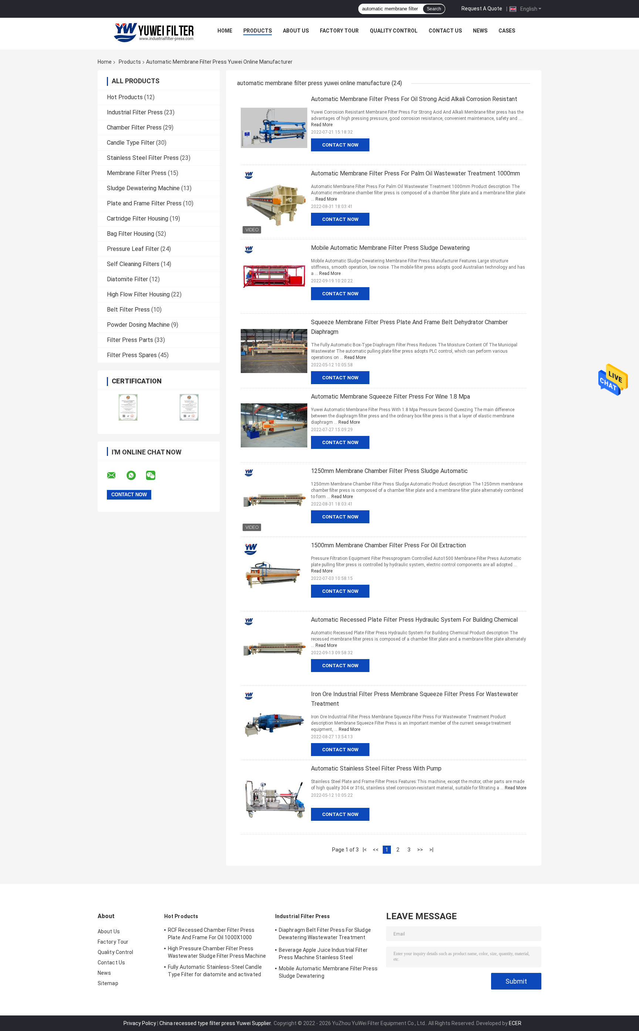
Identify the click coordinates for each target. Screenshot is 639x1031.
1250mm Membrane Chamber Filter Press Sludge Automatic (389, 470)
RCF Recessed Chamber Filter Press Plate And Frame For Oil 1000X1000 (211, 933)
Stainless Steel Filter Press (143, 157)
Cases (506, 31)
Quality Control (393, 31)
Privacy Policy (140, 1023)
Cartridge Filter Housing (137, 218)
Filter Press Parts (130, 339)
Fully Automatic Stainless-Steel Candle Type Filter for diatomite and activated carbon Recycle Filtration (215, 972)
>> (420, 850)
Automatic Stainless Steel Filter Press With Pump (376, 768)
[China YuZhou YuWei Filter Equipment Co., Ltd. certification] (128, 407)
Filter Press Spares (132, 355)
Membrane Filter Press (136, 173)
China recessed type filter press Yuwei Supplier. (216, 1023)
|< (365, 850)
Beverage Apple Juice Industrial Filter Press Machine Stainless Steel (323, 953)
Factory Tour (339, 31)
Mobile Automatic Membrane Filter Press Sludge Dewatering (390, 247)
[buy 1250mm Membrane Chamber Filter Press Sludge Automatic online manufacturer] (274, 499)
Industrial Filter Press (135, 112)
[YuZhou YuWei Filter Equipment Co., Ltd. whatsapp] (135, 476)
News (480, 31)
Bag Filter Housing (130, 233)
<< (376, 850)
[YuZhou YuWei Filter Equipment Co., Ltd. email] (116, 476)
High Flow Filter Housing (138, 294)
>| (431, 850)
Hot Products (125, 97)
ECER (515, 1023)
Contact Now (340, 145)
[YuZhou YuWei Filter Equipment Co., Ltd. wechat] (155, 476)
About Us (296, 31)
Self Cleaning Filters (133, 264)
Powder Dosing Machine (138, 324)
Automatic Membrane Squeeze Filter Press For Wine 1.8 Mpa (390, 396)
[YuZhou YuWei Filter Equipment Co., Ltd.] (153, 32)
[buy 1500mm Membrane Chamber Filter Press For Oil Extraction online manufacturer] (274, 574)
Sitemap (108, 983)
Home (224, 31)
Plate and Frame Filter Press (144, 203)
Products (257, 31)
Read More (321, 124)
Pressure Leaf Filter (133, 248)
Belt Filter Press (128, 309)
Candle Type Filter (131, 142)
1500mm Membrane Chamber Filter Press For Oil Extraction (388, 545)
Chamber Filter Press (134, 127)
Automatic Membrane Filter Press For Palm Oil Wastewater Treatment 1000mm (415, 173)
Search (434, 8)
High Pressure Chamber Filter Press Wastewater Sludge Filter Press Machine (217, 952)
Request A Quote (482, 8)
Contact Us (445, 31)
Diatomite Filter (127, 279)
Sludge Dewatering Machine (143, 188)
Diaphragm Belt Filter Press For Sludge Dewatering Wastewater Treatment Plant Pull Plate (325, 935)
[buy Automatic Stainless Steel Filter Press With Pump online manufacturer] (274, 797)
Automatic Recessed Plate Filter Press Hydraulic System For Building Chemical (414, 619)
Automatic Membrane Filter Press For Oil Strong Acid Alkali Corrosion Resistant (414, 99)
